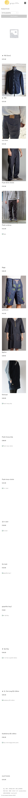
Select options (14, 41)
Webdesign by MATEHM (11, 795)
